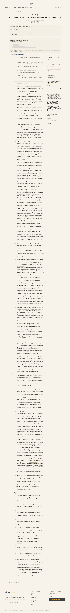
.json (14, 582)
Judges (19, 7)
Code (10, 7)
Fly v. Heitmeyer (29, 264)
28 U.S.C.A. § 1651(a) (33, 462)
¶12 (15, 189)
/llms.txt (50, 594)
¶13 (15, 243)
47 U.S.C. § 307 (21, 29)
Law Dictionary (33, 596)
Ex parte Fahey (30, 463)
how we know (30, 33)
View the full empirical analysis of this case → (17, 54)
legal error (22, 377)
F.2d (18, 11)
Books (31, 7)
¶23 (15, 493)
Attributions (35, 610)
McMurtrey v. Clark (24, 466)
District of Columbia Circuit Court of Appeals (35, 20)
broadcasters (49, 116)
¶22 (15, 475)
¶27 (15, 527)
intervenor (49, 118)
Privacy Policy (46, 610)
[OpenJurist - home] (35, 4)
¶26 (15, 519)
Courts (14, 7)
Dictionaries (25, 7)
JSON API (50, 596)
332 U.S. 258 (28, 465)
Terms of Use (40, 610)
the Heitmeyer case (21, 342)
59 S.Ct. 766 (34, 310)
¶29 (15, 545)
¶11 (15, 162)
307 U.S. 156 (29, 310)
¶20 (15, 411)
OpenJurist (10, 11)
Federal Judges (33, 597)
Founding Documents (35, 603)
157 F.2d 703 (40, 466)
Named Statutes (34, 601)
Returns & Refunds (27, 610)
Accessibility (16, 610)
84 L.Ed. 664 (21, 266)
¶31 (15, 559)
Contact (21, 610)
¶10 (15, 141)
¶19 (15, 387)
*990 (13, 243)
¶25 (15, 510)
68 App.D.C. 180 (35, 356)
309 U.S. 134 (33, 262)
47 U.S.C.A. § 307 (25, 478)
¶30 (15, 553)
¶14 (15, 259)
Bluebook (59, 64)
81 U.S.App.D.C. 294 (32, 466)
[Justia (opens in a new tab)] (18, 602)
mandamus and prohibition (35, 259)
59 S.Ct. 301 (36, 318)
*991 (13, 373)
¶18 (15, 373)
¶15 (15, 307)
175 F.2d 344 (21, 139)
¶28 (15, 534)
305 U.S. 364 (30, 318)
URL (48, 64)
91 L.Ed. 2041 (40, 465)
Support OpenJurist (56, 599)
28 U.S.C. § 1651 (15, 29)
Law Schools (33, 600)
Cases (6, 7)
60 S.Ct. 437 (38, 262)
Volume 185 (15, 11)
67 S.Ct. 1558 (34, 465)
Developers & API (52, 593)
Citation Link (53, 64)
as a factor (19, 149)
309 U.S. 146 (35, 264)
